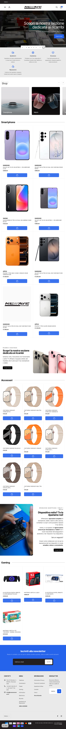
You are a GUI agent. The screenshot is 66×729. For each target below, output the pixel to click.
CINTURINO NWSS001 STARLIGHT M (9, 411)
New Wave (41, 722)
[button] (5, 7)
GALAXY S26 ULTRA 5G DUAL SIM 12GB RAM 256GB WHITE (49, 168)
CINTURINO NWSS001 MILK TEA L (33, 487)
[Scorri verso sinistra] (59, 82)
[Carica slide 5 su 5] (36, 47)
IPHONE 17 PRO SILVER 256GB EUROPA (45, 326)
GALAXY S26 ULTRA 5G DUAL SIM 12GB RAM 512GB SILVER (17, 326)
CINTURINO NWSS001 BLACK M (11, 448)
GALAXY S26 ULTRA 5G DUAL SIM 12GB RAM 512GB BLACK (48, 273)
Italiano (6, 2)
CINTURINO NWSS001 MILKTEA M (32, 411)
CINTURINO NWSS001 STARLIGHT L (51, 449)
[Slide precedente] (22, 47)
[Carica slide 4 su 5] (34, 47)
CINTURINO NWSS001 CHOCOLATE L (9, 487)
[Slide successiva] (40, 47)
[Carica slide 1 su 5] (26, 47)
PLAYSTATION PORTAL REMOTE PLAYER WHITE (54, 593)
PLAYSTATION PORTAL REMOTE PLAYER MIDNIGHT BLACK (11, 593)
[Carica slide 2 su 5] (29, 47)
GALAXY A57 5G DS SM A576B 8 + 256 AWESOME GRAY (48, 221)
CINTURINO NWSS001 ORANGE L (32, 449)
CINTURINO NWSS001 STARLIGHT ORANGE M (51, 411)
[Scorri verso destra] (63, 82)
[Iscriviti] (59, 691)
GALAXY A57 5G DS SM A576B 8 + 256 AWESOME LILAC (16, 168)
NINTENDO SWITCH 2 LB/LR (31, 592)
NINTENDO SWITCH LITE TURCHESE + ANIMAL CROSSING (12, 631)
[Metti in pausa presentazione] (43, 47)
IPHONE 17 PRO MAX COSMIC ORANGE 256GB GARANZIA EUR (15, 273)
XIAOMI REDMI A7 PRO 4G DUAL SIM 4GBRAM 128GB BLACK (17, 221)
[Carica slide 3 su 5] (31, 47)
